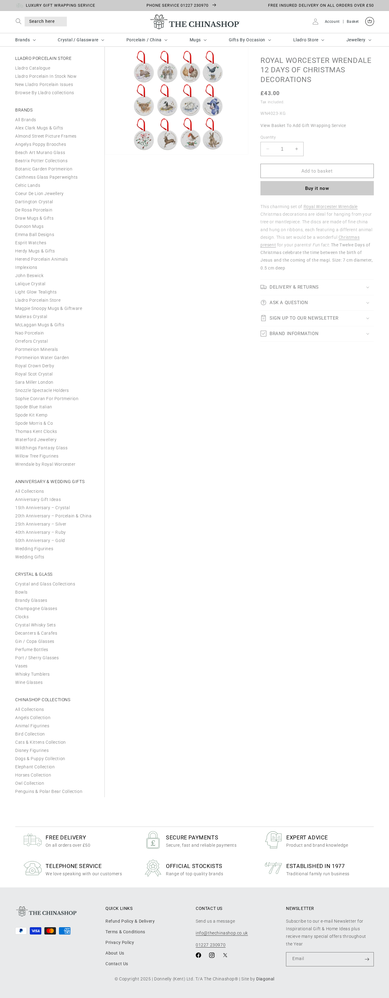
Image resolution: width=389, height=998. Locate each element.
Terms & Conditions (125, 931)
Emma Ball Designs (34, 234)
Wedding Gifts (29, 556)
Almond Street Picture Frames (46, 136)
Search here (42, 21)
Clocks (22, 616)
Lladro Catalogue (32, 68)
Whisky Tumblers (32, 674)
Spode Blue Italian (33, 406)
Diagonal (265, 978)
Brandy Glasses (31, 600)
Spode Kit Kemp (31, 415)
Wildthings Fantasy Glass (41, 447)
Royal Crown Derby (34, 365)
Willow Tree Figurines (37, 456)
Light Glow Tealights (36, 292)
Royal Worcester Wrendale (331, 206)
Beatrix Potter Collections (41, 160)
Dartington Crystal (34, 201)
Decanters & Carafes (36, 633)
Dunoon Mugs (29, 226)
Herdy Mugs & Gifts (35, 251)
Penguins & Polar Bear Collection (48, 791)
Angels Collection (32, 717)
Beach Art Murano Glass (40, 152)
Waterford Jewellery (36, 439)
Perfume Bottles (31, 649)
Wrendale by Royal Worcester (45, 464)
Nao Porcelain (29, 333)
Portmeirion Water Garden (42, 357)
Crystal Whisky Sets (35, 624)
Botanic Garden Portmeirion (44, 168)
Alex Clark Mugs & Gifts (39, 127)
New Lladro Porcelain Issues (44, 84)
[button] (20, 21)
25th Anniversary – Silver (41, 524)
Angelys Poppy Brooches (40, 144)
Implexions (26, 267)
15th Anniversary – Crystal (42, 507)
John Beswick (29, 275)
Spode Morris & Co (34, 423)
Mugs (195, 39)
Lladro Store (305, 39)
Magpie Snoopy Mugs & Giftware (48, 308)
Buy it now (317, 188)
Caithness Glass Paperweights (46, 177)
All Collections (29, 491)
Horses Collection (33, 775)
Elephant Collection (35, 766)
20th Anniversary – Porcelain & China (53, 515)
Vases (21, 666)
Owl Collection (29, 783)
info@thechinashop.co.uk (222, 932)
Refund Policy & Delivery (130, 920)
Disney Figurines (32, 750)
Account (332, 21)
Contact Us (116, 963)
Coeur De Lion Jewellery (39, 193)
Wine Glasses (29, 682)
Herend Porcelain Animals (41, 259)
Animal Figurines (32, 725)
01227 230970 (210, 944)
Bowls (21, 592)
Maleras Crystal (31, 316)
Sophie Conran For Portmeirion (46, 398)
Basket (353, 21)
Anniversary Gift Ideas (38, 499)
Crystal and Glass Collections (45, 583)
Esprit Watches (30, 242)
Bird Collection (30, 734)
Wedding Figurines (34, 548)
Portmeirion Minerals (36, 349)
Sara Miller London (34, 382)
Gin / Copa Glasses (34, 641)
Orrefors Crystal (31, 341)
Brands (22, 39)
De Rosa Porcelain (33, 209)
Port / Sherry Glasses (37, 657)
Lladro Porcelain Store (37, 300)
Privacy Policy (119, 942)
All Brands (25, 119)
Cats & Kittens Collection (40, 742)
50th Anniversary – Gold (40, 540)
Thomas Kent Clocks (36, 431)
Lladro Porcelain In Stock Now (46, 76)
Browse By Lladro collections (44, 92)
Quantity (268, 137)
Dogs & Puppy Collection (40, 758)
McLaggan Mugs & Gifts (39, 324)
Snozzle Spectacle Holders (42, 390)
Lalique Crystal (30, 283)
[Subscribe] (367, 959)
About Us (114, 952)
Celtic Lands (27, 185)
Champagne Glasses (36, 608)
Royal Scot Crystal (34, 374)
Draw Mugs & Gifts (34, 218)
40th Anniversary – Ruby (40, 532)
